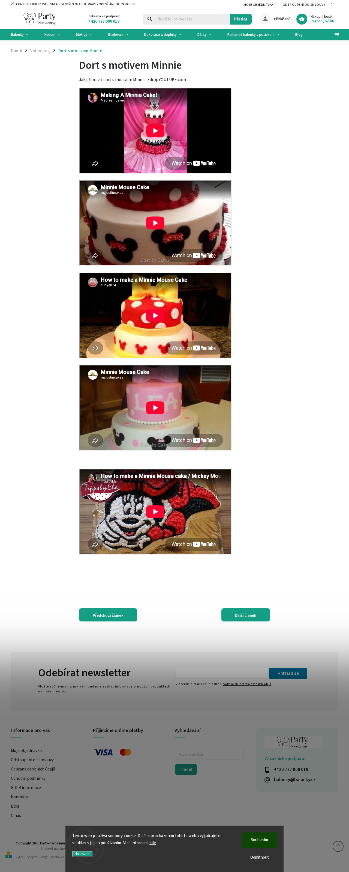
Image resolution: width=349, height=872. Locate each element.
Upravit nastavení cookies (62, 849)
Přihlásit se (288, 673)
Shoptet (32, 857)
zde (152, 843)
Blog (15, 806)
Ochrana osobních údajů (33, 769)
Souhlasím (259, 840)
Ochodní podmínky (28, 778)
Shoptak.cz (56, 857)
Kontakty (19, 797)
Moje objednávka (258, 4)
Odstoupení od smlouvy (304, 4)
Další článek (245, 615)
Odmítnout (259, 857)
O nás (16, 816)
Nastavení (82, 854)
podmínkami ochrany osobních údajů (246, 684)
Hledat (241, 19)
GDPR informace (26, 788)
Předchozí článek (108, 615)
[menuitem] (23, 34)
